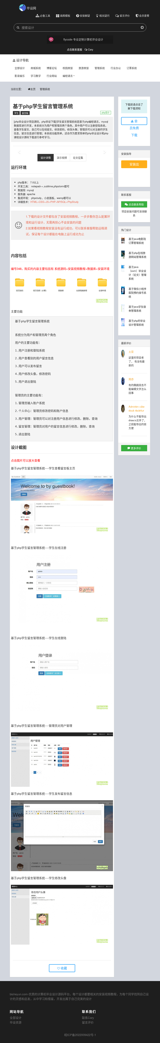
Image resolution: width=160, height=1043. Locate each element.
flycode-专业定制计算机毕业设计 (83, 39)
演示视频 (62, 157)
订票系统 (132, 68)
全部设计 (20, 68)
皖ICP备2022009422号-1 (80, 1035)
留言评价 (88, 1022)
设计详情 (46, 157)
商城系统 (36, 68)
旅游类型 (84, 68)
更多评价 (135, 448)
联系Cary (88, 1018)
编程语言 (68, 76)
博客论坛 (52, 68)
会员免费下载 (134, 122)
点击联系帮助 (136, 204)
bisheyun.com (19, 994)
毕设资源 (15, 1022)
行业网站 (52, 76)
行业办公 (116, 68)
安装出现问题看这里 (134, 165)
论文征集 (78, 157)
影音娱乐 (20, 76)
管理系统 (100, 68)
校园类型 (68, 68)
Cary (90, 49)
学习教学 (36, 76)
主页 (33, 89)
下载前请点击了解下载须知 (134, 106)
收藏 (63, 968)
